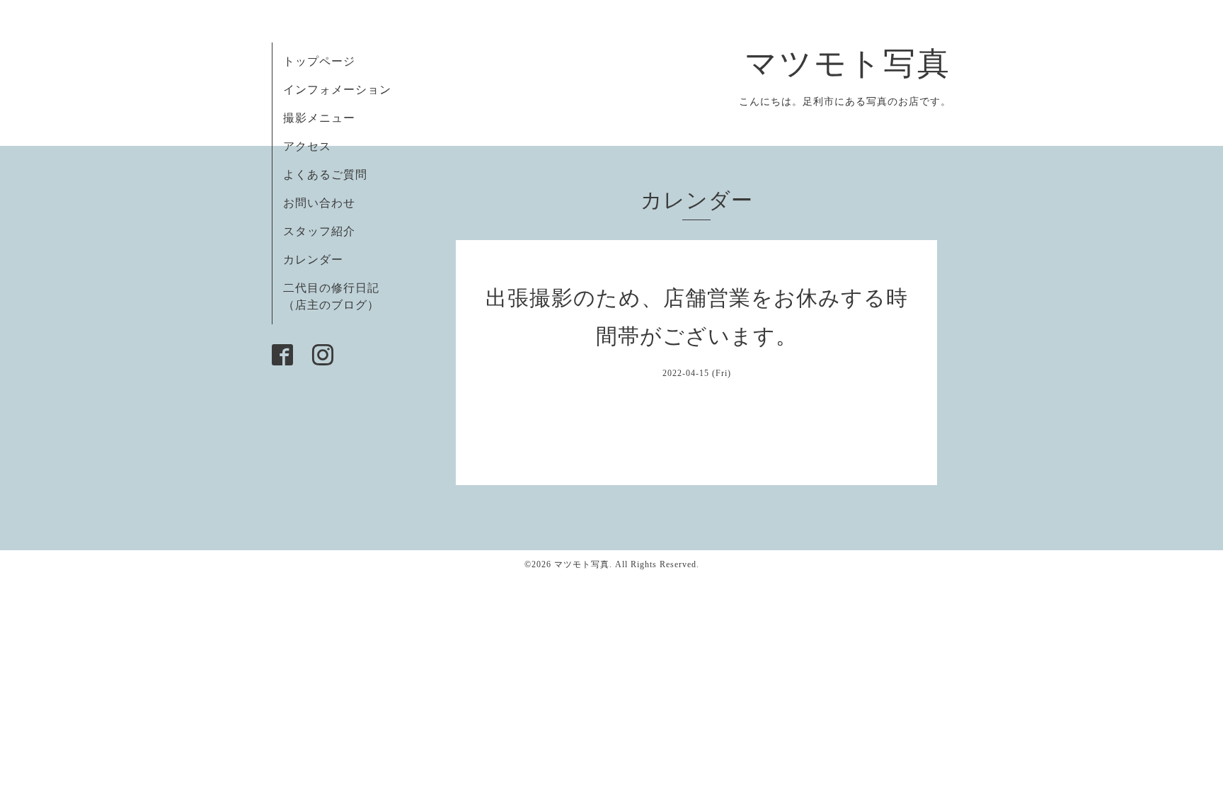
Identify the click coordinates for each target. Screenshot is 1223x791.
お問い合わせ (319, 203)
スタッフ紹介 (319, 231)
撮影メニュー (319, 118)
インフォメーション (337, 90)
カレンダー (313, 260)
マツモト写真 (848, 63)
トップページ (319, 61)
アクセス (307, 146)
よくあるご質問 (325, 175)
